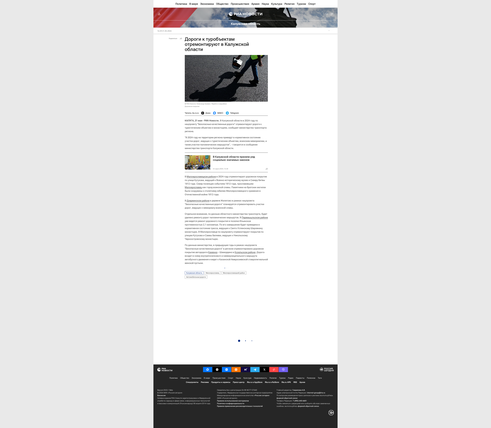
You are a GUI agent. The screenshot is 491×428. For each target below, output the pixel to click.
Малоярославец (193, 187)
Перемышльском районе (255, 217)
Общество (184, 378)
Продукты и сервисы (220, 382)
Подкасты (300, 378)
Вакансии (161, 395)
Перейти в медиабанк (219, 104)
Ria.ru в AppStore (254, 382)
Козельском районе (245, 252)
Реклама (205, 382)
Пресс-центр (238, 382)
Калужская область (194, 273)
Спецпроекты (192, 382)
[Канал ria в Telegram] (255, 369)
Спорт (230, 378)
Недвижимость (260, 378)
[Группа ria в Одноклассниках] (236, 369)
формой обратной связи (287, 398)
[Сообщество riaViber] (283, 369)
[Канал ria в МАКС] (207, 369)
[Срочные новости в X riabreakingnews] (273, 369)
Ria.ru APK (286, 382)
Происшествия (219, 378)
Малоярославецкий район (234, 273)
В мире (207, 378)
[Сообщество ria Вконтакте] (226, 369)
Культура (247, 378)
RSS (295, 382)
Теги (320, 378)
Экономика (196, 378)
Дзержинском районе (198, 200)
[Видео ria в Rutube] (245, 369)
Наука (238, 378)
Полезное (311, 378)
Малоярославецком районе (201, 176)
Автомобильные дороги (196, 277)
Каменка (212, 252)
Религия (273, 378)
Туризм (282, 378)
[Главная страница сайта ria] (245, 14)
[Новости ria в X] (264, 369)
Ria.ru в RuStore (272, 382)
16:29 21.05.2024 (164, 31)
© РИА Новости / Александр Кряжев (197, 104)
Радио (290, 378)
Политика (173, 378)
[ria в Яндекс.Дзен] (217, 369)
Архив (302, 382)
